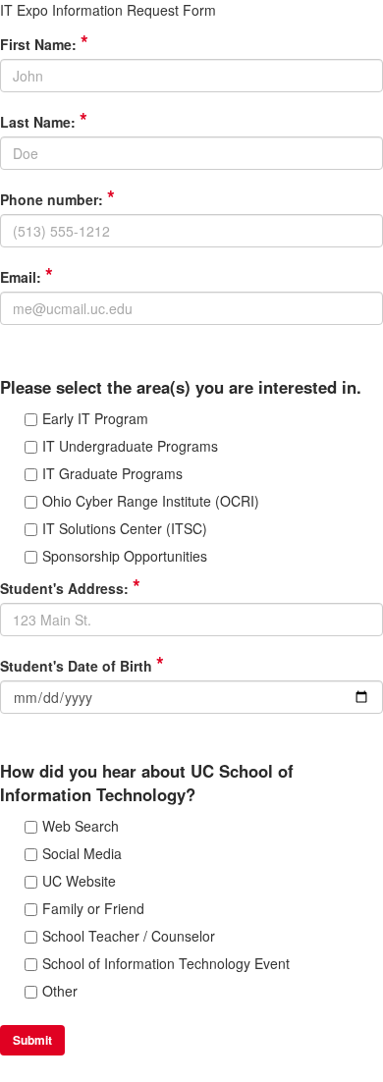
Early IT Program (95, 418)
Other (60, 991)
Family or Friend (93, 908)
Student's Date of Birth (82, 666)
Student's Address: (70, 588)
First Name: (44, 44)
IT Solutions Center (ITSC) (124, 528)
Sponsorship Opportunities (124, 556)
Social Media (82, 853)
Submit (32, 1040)
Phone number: (57, 199)
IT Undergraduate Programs (130, 446)
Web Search (80, 826)
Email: (26, 277)
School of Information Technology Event (166, 963)
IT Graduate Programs (112, 473)
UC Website (79, 881)
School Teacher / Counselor (128, 936)
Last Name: (43, 122)
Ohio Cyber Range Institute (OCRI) (150, 501)
